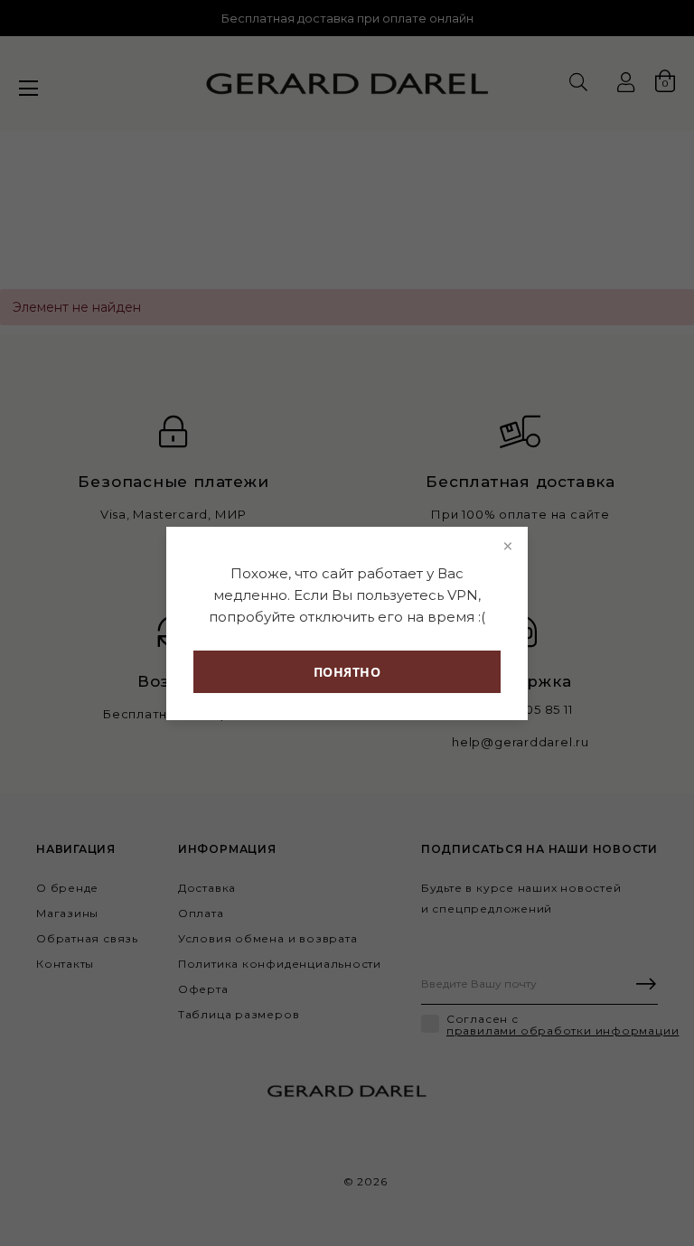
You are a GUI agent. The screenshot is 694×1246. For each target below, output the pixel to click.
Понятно (347, 671)
